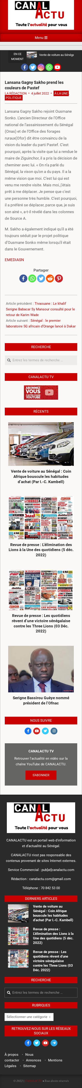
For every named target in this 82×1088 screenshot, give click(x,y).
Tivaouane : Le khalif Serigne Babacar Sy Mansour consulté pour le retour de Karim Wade (40, 309)
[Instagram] (41, 67)
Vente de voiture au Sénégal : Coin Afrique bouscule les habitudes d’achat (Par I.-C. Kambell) (41, 476)
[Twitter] (32, 67)
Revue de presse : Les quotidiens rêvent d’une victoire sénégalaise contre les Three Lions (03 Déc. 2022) (41, 623)
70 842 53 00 (50, 888)
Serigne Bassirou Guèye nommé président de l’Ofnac (41, 700)
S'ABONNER (41, 775)
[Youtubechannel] (57, 67)
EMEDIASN (14, 259)
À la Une (61, 93)
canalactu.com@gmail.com (50, 879)
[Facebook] (24, 67)
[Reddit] (50, 278)
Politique (14, 98)
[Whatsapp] (49, 67)
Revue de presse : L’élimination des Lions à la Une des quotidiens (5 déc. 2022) (41, 549)
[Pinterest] (59, 278)
